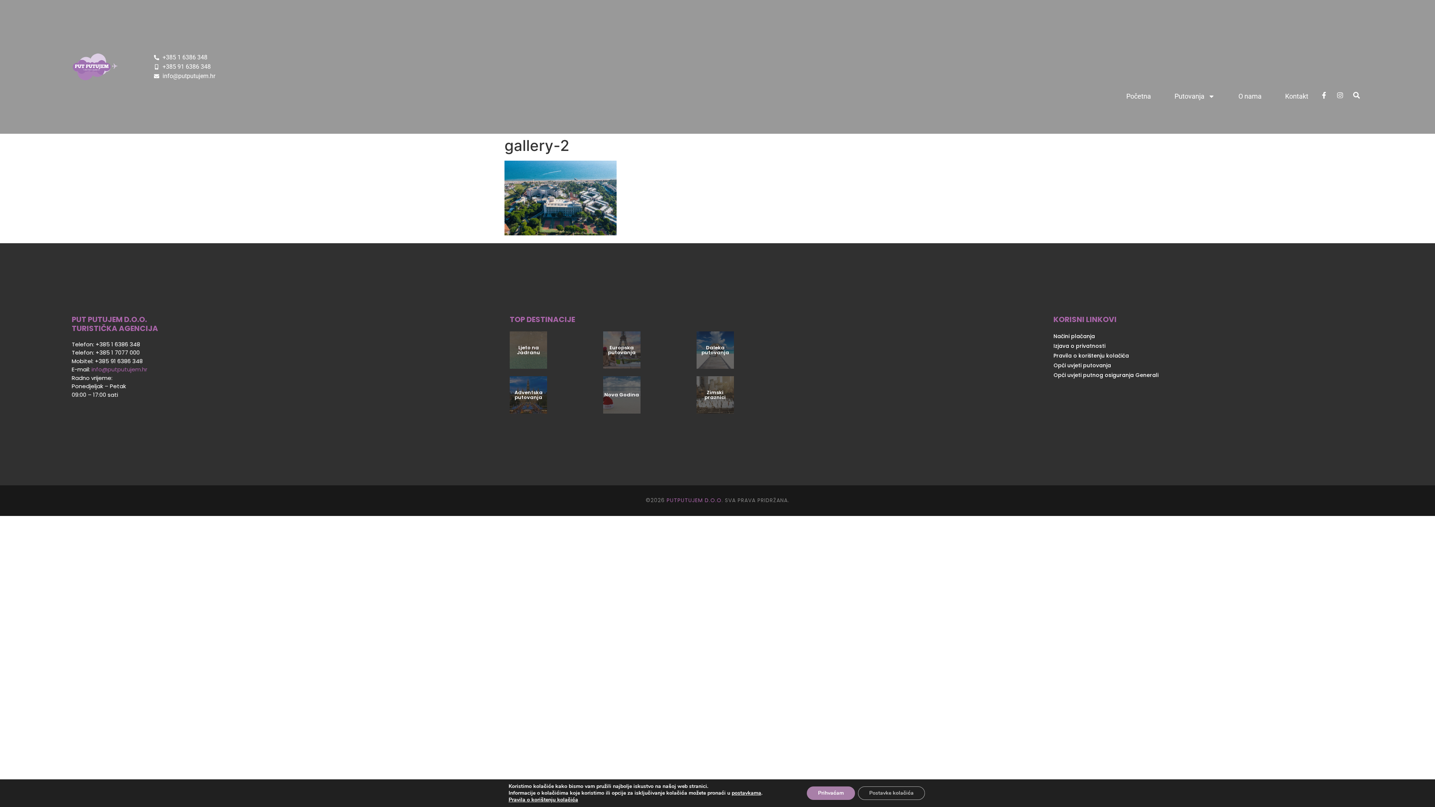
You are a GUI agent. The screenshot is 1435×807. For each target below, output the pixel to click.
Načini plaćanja (1074, 336)
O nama (1250, 96)
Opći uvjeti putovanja (1082, 365)
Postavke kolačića (891, 793)
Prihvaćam (831, 793)
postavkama (746, 793)
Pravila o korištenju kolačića (1091, 355)
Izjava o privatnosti (1079, 346)
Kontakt (1296, 96)
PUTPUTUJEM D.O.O (693, 500)
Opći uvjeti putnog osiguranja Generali (1105, 375)
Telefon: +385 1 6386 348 (106, 344)
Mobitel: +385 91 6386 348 (107, 361)
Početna (1138, 96)
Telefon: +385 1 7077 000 (106, 352)
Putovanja (1189, 96)
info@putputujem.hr (119, 369)
